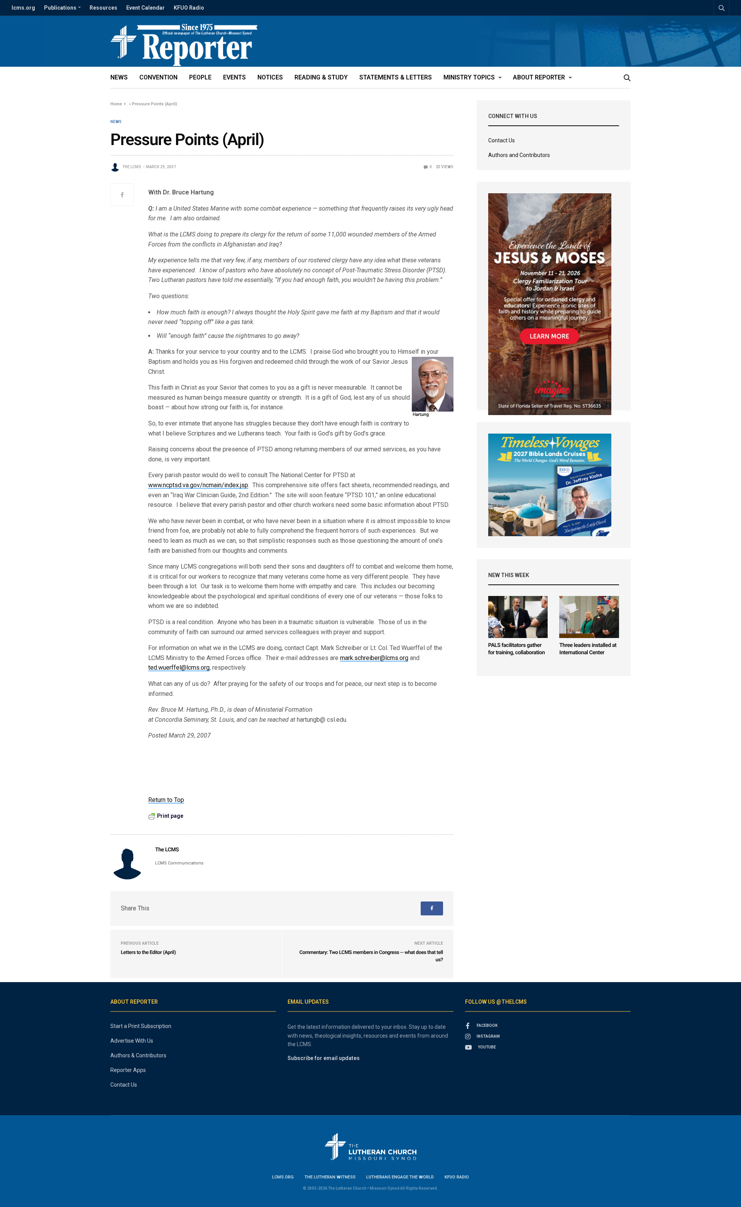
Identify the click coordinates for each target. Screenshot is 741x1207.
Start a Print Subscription (140, 1026)
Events (234, 77)
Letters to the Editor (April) (148, 952)
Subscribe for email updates (324, 1058)
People (200, 77)
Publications (60, 8)
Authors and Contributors (519, 155)
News (119, 77)
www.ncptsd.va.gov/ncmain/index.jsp (198, 485)
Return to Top (166, 800)
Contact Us (501, 140)
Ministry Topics (469, 77)
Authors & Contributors (138, 1055)
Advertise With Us (131, 1041)
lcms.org (23, 8)
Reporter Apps (128, 1070)
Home (116, 103)
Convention (158, 77)
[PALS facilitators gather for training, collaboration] (518, 617)
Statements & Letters (395, 77)
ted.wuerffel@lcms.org (179, 667)
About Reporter (539, 77)
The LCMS (131, 167)
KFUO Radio (189, 8)
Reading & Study (321, 77)
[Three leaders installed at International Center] (589, 617)
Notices (270, 77)
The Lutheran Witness (330, 1177)
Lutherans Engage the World (400, 1177)
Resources (103, 8)
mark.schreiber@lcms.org (374, 658)
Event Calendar (145, 8)
